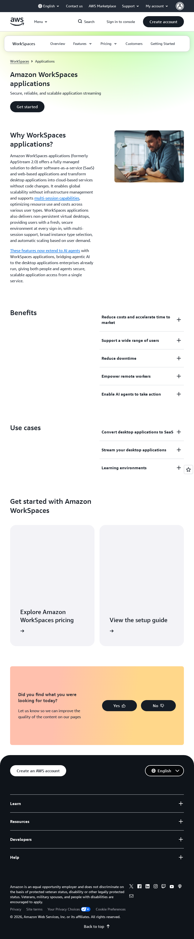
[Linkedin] (148, 887)
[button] (163, 21)
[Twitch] (164, 887)
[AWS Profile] (180, 6)
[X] (131, 887)
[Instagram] (156, 887)
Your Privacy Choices (63, 909)
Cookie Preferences (111, 909)
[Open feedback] (188, 469)
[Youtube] (172, 887)
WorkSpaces (19, 61)
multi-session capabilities (56, 198)
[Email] (131, 896)
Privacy (15, 909)
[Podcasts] (180, 887)
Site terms (34, 909)
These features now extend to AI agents (45, 250)
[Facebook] (139, 887)
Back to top (94, 926)
